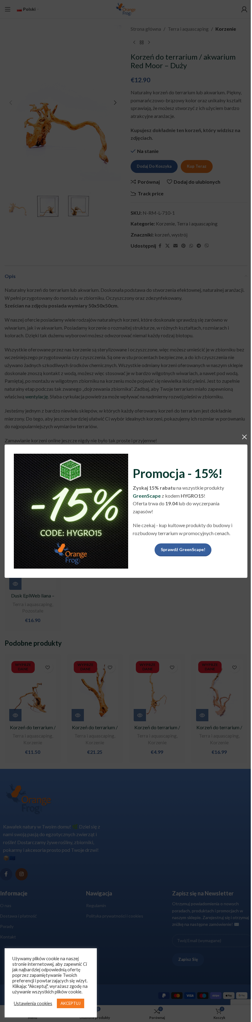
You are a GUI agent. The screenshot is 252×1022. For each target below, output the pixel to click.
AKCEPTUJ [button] (71, 1003)
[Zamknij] (244, 436)
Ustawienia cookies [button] (33, 1003)
